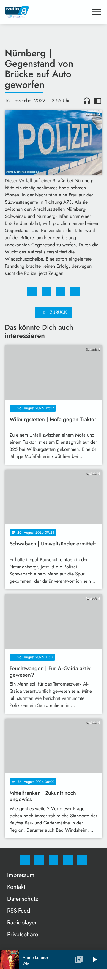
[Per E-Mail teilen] (75, 291)
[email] (82, 860)
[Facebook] (25, 860)
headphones (87, 100)
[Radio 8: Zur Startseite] (46, 12)
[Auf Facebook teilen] (32, 291)
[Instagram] (39, 860)
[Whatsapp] (53, 860)
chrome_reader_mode (97, 100)
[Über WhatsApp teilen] (60, 291)
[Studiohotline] (68, 860)
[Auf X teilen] (46, 291)
